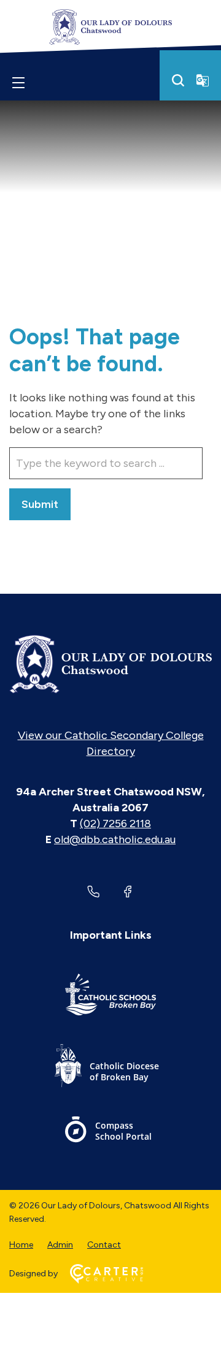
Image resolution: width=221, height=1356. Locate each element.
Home (21, 1245)
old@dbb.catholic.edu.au (115, 839)
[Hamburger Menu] (18, 82)
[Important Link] (110, 997)
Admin (60, 1245)
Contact (104, 1245)
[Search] (178, 80)
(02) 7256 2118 (115, 823)
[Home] (110, 664)
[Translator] (202, 80)
